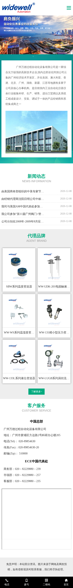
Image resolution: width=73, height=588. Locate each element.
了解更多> (36, 391)
